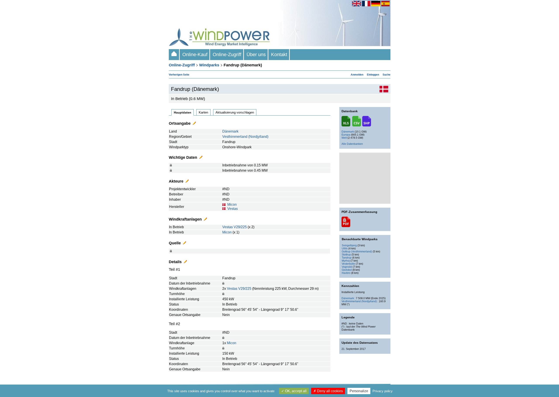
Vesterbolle (348, 263)
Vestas (232, 209)
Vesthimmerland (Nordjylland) (245, 136)
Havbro (346, 272)
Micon (232, 204)
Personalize (359, 391)
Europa (346, 134)
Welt (344, 137)
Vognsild (347, 266)
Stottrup (346, 254)
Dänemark (230, 131)
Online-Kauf (195, 54)
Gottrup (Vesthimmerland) (357, 251)
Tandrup (347, 257)
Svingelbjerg (349, 245)
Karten (203, 112)
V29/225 (240, 227)
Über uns (256, 54)
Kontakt (279, 54)
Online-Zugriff (227, 54)
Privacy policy (383, 391)
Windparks (209, 65)
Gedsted (347, 269)
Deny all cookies (329, 391)
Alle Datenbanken (352, 143)
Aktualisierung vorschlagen (235, 112)
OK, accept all (295, 391)
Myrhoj (346, 260)
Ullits (345, 248)
